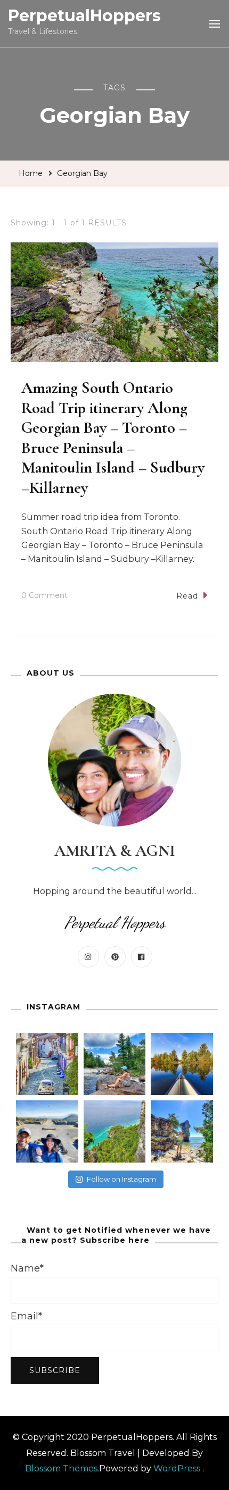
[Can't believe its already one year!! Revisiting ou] (47, 1131)
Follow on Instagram (121, 1179)
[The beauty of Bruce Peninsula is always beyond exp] (182, 1131)
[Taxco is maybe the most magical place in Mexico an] (47, 1064)
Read (187, 596)
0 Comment (44, 597)
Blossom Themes (61, 1468)
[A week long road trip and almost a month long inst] (115, 1131)
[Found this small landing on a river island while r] (182, 1064)
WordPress (176, 1468)
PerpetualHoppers (84, 16)
